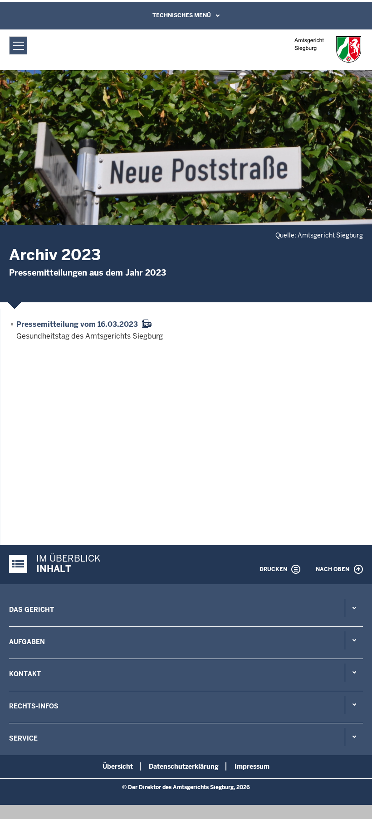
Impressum (252, 766)
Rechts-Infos (34, 706)
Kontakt (25, 674)
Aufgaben (27, 642)
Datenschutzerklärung (184, 766)
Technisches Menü (181, 15)
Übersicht (118, 766)
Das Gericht (31, 610)
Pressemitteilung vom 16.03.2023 (77, 324)
